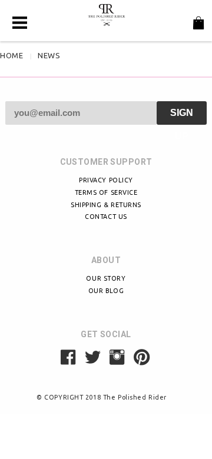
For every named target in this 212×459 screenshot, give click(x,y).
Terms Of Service (106, 192)
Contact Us (106, 216)
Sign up (181, 116)
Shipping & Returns (106, 204)
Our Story (105, 278)
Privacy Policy (106, 180)
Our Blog (106, 290)
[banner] (106, 14)
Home (11, 55)
